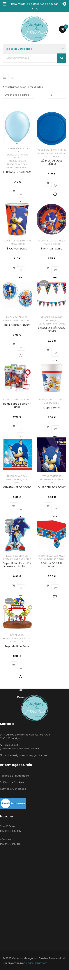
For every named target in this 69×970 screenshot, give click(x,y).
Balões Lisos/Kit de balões (17, 156)
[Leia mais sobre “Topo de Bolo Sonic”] (13, 665)
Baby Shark (50, 150)
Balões (17, 151)
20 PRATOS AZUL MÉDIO (51, 162)
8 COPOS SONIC (17, 248)
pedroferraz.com (36, 963)
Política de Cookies (12, 782)
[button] (13, 191)
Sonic (25, 167)
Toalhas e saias (56, 559)
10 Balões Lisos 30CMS (17, 172)
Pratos (48, 156)
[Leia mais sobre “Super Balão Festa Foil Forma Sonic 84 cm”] (13, 585)
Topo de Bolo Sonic (17, 646)
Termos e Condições (13, 789)
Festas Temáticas (17, 164)
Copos (6, 240)
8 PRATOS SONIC (52, 248)
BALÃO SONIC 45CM (17, 325)
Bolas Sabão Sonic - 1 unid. (17, 405)
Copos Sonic (51, 407)
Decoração (51, 320)
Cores (12, 161)
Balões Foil (21, 317)
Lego (18, 167)
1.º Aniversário (14, 148)
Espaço (22, 161)
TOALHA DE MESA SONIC (52, 564)
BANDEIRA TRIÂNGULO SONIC (52, 329)
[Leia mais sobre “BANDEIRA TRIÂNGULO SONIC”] (48, 350)
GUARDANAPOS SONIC (17, 487)
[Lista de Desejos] (21, 193)
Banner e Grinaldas (51, 317)
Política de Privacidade (14, 775)
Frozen (10, 167)
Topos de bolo (17, 641)
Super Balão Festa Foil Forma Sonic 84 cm (17, 564)
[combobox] (34, 49)
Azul (25, 148)
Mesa (62, 153)
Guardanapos (13, 479)
